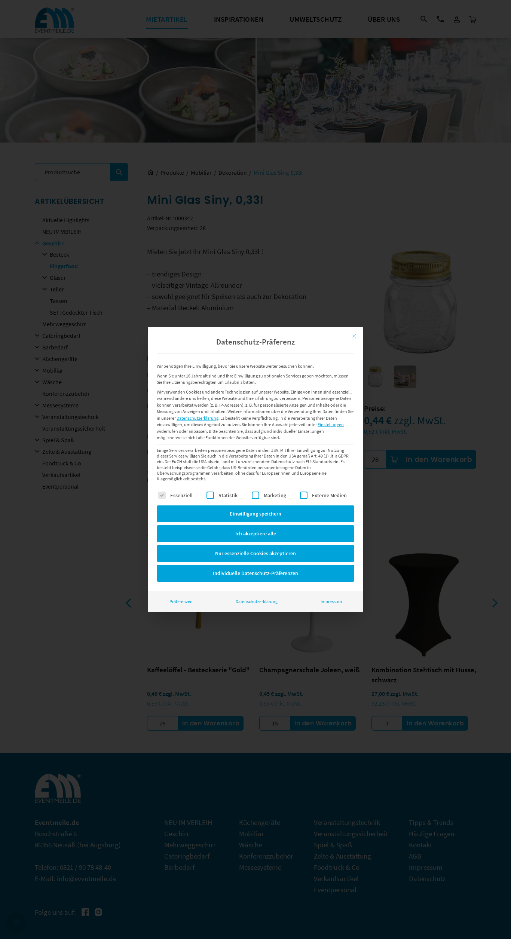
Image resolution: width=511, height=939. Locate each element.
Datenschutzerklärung (197, 418)
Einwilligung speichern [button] (255, 513)
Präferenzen (181, 601)
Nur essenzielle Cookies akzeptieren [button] (255, 553)
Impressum (331, 601)
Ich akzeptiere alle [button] (255, 533)
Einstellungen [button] (331, 424)
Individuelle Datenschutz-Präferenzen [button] (255, 573)
